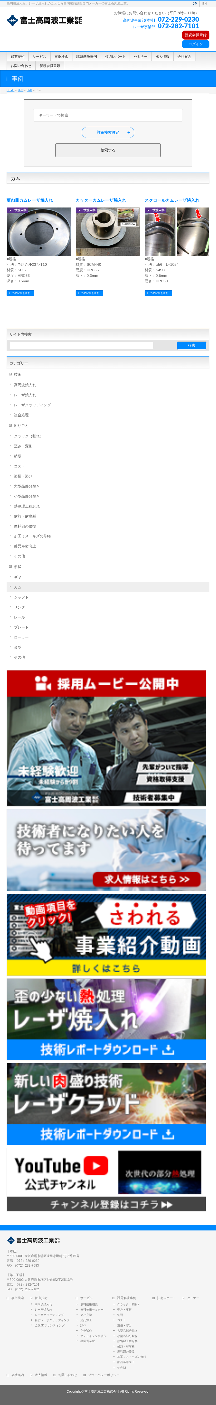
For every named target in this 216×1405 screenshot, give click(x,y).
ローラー (21, 637)
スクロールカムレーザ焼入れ (172, 200)
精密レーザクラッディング (52, 1320)
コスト (19, 466)
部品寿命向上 (25, 546)
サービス (86, 1298)
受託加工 (86, 1320)
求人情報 (41, 1375)
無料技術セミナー (92, 1309)
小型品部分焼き (27, 496)
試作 (83, 1325)
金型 (17, 647)
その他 (19, 556)
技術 (17, 374)
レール (19, 617)
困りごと (21, 425)
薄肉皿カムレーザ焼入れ (30, 200)
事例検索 (17, 1298)
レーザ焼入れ (25, 395)
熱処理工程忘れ (27, 506)
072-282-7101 (178, 26)
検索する (108, 150)
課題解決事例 (126, 1298)
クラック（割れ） (28, 436)
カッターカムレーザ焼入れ (101, 200)
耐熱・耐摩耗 (25, 516)
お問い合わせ (67, 1375)
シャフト (21, 597)
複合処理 (21, 415)
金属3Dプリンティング (50, 1325)
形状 (17, 566)
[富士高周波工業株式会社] (45, 20)
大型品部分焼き (27, 486)
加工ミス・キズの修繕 (32, 536)
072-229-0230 (178, 19)
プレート (21, 627)
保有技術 (41, 1298)
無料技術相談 (89, 1304)
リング (19, 607)
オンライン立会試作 (93, 1336)
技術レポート (166, 1298)
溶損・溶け (23, 476)
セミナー (193, 1298)
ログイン (195, 44)
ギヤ (17, 577)
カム (17, 587)
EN (204, 4)
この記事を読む (21, 293)
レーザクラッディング (32, 405)
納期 (17, 456)
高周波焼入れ (25, 385)
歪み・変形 (23, 446)
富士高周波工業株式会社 (102, 1391)
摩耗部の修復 (25, 526)
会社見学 (86, 1314)
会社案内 (17, 1375)
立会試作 (86, 1330)
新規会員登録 (196, 35)
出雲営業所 (87, 1341)
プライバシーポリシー (104, 1375)
